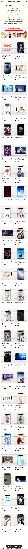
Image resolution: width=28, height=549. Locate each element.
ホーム (2, 5)
